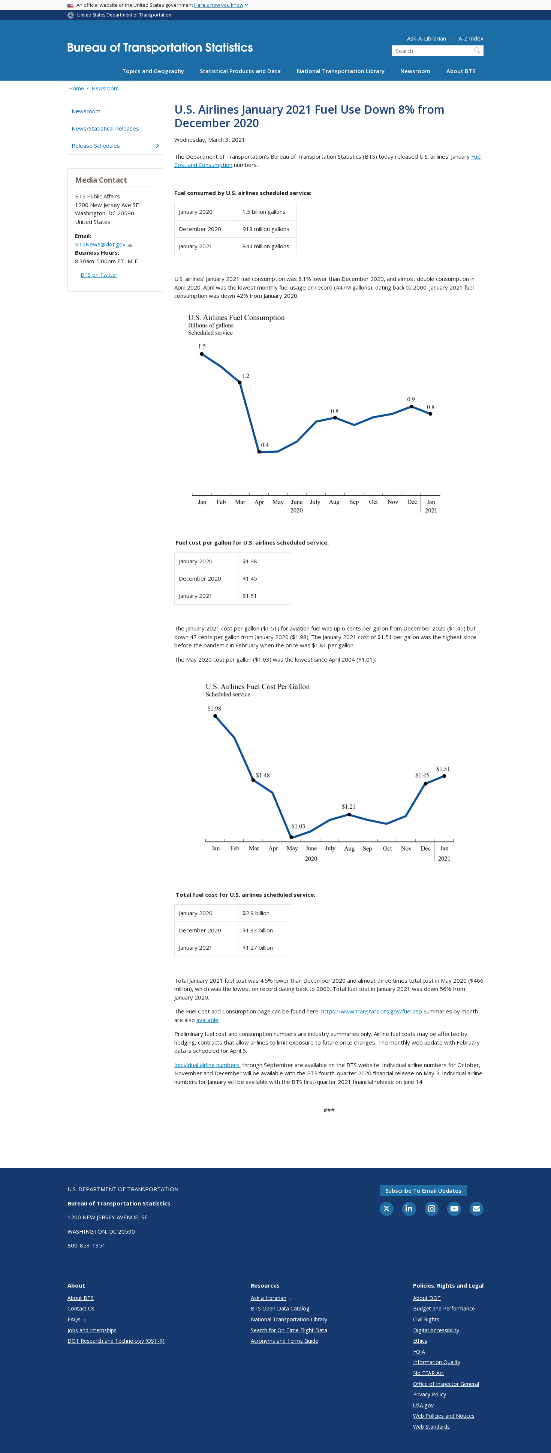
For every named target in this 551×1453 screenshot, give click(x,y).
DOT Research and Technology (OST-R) (116, 1340)
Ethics (420, 1340)
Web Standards (431, 1426)
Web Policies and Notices (444, 1415)
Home (76, 88)
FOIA (419, 1351)
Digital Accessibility (436, 1330)
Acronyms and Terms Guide (284, 1340)
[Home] (160, 50)
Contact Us (80, 1308)
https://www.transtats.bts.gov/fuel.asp (371, 1011)
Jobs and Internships (92, 1330)
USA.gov (423, 1405)
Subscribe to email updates (423, 1190)
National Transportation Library (341, 71)
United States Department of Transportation (124, 15)
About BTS (460, 71)
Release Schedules (96, 145)
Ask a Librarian (268, 1297)
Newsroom (415, 71)
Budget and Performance (444, 1308)
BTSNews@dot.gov (100, 244)
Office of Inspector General (446, 1383)
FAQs (74, 1319)
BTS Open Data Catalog (280, 1308)
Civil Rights (426, 1319)
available (207, 1020)
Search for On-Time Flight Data (289, 1330)
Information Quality (436, 1362)
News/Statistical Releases (105, 128)
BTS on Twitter (99, 274)
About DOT (427, 1297)
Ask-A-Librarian (426, 38)
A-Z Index (471, 38)
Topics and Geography (153, 71)
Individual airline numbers (207, 1065)
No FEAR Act (428, 1372)
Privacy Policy (429, 1394)
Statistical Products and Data (240, 71)
